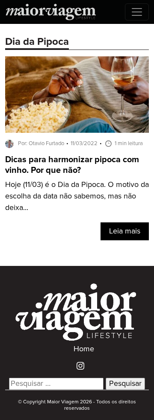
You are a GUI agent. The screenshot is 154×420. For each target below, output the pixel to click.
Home (84, 349)
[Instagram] (77, 366)
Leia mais (124, 231)
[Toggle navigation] (137, 11)
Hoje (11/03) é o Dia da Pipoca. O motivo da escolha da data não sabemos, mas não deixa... (77, 196)
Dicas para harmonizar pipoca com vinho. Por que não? (72, 165)
